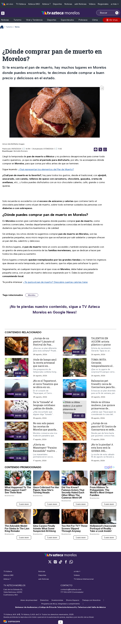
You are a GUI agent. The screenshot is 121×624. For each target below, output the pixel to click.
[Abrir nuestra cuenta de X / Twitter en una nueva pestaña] (50, 562)
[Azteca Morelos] (60, 13)
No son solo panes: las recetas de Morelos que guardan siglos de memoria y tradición (45, 429)
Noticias (68, 4)
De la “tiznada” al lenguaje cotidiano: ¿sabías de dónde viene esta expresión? (44, 408)
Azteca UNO (34, 4)
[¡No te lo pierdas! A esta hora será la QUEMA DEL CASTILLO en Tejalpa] (74, 452)
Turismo (17, 20)
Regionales (103, 4)
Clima (95, 20)
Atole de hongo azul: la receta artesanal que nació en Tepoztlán (45, 364)
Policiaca (83, 20)
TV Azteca (21, 4)
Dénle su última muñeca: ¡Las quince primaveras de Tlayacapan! (103, 406)
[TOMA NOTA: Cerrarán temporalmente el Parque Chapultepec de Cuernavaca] (74, 367)
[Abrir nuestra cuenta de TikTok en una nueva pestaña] (60, 562)
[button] (60, 622)
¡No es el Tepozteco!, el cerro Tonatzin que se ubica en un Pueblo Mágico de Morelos (45, 387)
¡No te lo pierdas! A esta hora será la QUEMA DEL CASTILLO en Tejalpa (103, 449)
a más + (115, 4)
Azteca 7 (46, 4)
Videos (92, 4)
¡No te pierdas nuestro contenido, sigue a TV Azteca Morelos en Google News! (55, 309)
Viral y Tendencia (34, 20)
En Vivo (113, 20)
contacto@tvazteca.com (70, 589)
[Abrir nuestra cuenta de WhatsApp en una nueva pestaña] (71, 562)
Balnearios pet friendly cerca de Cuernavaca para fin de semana (103, 385)
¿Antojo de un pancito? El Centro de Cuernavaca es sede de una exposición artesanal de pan (103, 429)
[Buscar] (116, 12)
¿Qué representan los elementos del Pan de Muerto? (46, 169)
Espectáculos (67, 20)
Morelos (31, 295)
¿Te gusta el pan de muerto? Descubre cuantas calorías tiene (55, 282)
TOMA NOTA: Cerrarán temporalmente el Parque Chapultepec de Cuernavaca (103, 366)
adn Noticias (80, 4)
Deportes (57, 4)
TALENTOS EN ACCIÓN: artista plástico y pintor (101, 341)
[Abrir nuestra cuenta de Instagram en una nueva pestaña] (55, 562)
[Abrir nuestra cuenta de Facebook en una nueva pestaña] (66, 562)
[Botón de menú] (2, 13)
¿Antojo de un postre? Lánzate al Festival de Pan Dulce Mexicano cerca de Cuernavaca (45, 344)
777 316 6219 (65, 592)
